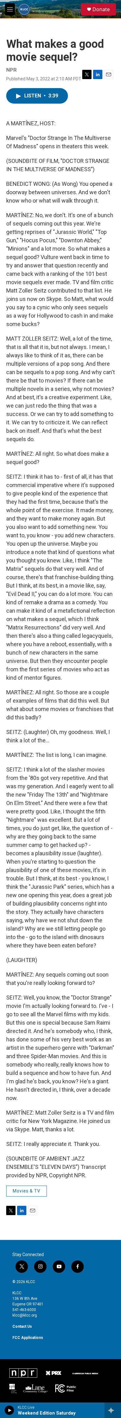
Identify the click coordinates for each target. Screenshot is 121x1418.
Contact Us (22, 1326)
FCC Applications (27, 1337)
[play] (9, 1410)
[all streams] (113, 1410)
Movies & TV (26, 1190)
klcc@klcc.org (24, 1315)
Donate (101, 9)
